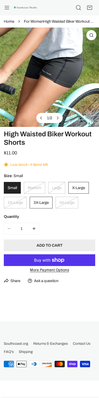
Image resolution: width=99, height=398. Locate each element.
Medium (34, 188)
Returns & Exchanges (50, 344)
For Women (33, 21)
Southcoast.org (16, 344)
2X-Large (15, 203)
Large (56, 188)
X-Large (78, 188)
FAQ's (9, 352)
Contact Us (81, 344)
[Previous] (41, 118)
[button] (89, 7)
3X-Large (41, 203)
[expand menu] (7, 7)
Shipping (26, 352)
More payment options (49, 270)
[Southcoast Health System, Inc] (25, 8)
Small (12, 188)
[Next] (58, 118)
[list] (49, 77)
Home (9, 21)
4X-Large (66, 203)
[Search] (78, 7)
